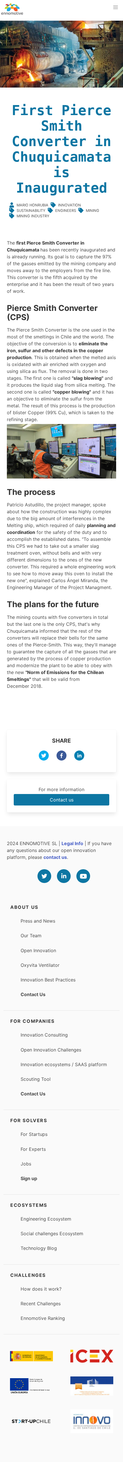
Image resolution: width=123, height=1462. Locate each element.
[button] (115, 7)
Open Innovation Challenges (51, 1050)
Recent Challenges (41, 1303)
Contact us (62, 800)
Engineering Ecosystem (46, 1219)
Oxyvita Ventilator (40, 965)
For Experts (33, 1149)
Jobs (26, 1164)
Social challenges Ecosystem (52, 1233)
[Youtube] (83, 876)
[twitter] (44, 756)
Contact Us (33, 994)
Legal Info (72, 843)
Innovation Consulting (44, 1035)
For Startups (34, 1134)
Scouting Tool (36, 1079)
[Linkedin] (64, 876)
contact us (55, 857)
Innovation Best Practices (48, 980)
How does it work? (41, 1289)
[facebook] (61, 756)
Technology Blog (39, 1248)
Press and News (38, 921)
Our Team (31, 935)
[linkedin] (79, 756)
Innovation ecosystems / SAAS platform (64, 1064)
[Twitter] (44, 876)
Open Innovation (38, 950)
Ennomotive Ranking (43, 1318)
